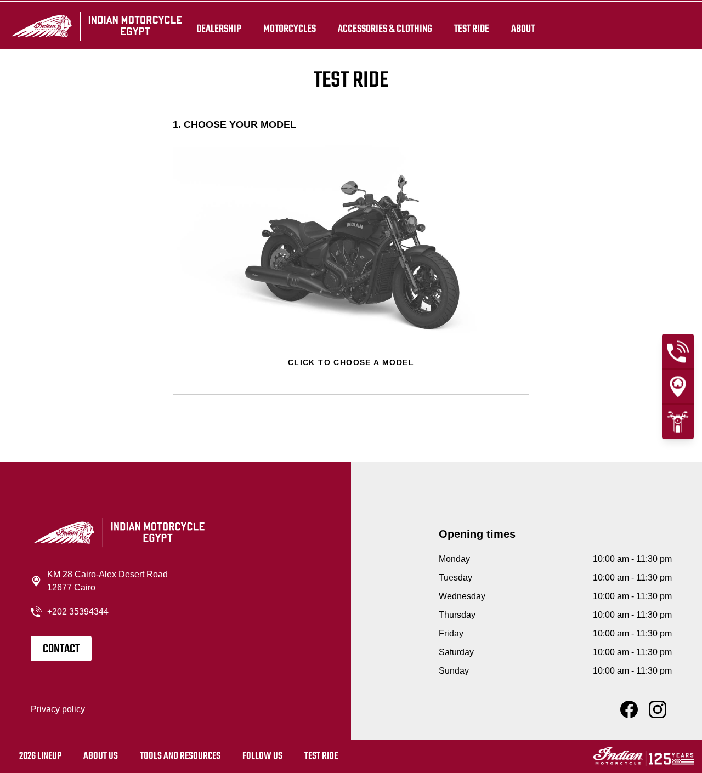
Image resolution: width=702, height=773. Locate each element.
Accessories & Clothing (385, 28)
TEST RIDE (471, 28)
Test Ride (321, 756)
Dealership (218, 28)
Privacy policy (58, 709)
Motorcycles (289, 28)
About (523, 28)
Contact (61, 649)
